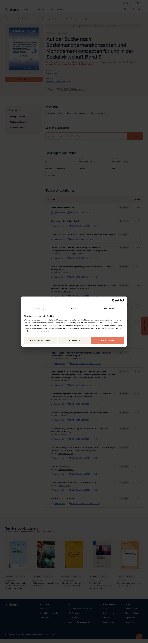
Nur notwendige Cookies (40, 340)
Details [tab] (74, 309)
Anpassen (73, 340)
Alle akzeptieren (107, 340)
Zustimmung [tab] (39, 309)
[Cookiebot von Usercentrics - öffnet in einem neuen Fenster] (114, 301)
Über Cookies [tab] (109, 309)
